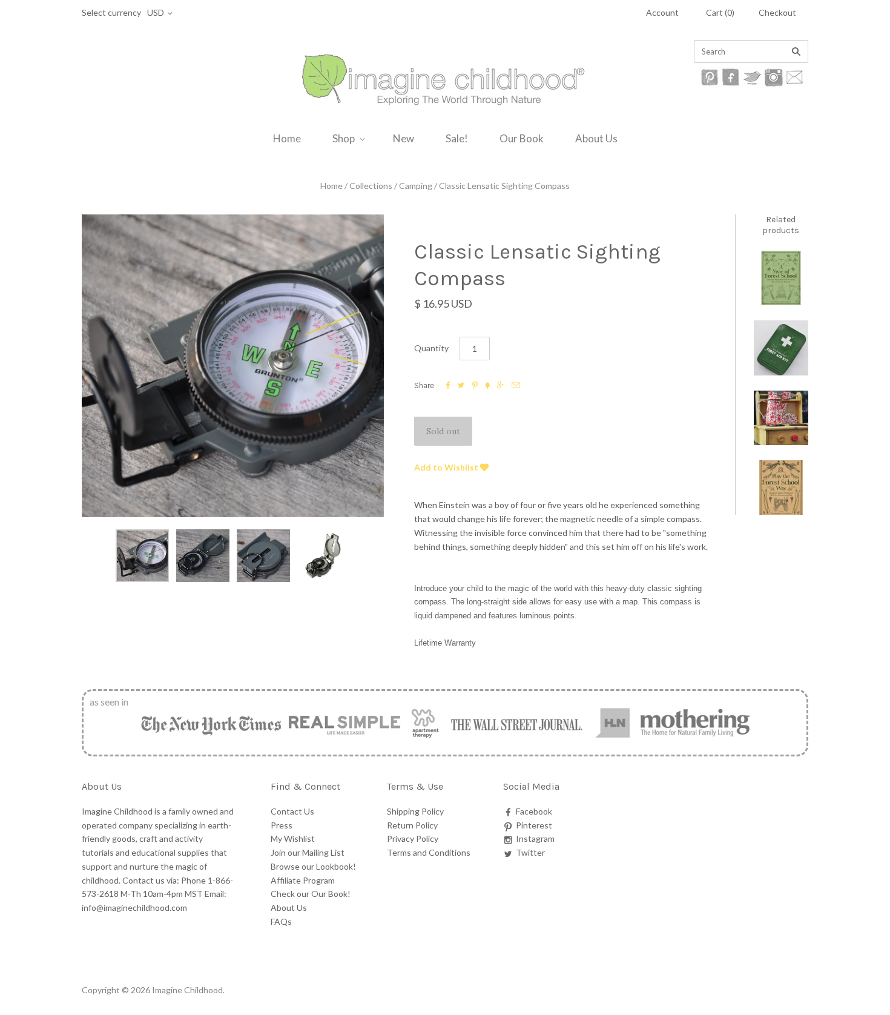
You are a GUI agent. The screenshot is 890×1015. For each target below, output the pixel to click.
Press (281, 825)
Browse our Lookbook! (313, 866)
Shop (343, 138)
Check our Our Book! (311, 893)
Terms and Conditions (428, 852)
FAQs (281, 921)
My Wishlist (293, 838)
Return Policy (412, 825)
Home (287, 138)
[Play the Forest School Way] (781, 487)
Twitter (530, 852)
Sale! (457, 138)
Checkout (777, 12)
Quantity (431, 348)
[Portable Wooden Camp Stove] (781, 418)
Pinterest (534, 825)
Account (662, 12)
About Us (596, 138)
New (403, 138)
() (720, 12)
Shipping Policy (415, 811)
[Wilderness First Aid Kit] (781, 347)
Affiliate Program (303, 880)
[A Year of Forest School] (781, 278)
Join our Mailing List (307, 852)
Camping (415, 185)
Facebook (534, 811)
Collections (370, 185)
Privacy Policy (412, 838)
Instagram (535, 838)
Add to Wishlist (447, 467)
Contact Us (292, 811)
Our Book (521, 138)
